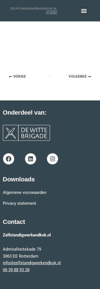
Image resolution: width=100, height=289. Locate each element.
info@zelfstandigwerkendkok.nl (32, 262)
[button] (84, 10)
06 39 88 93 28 (16, 269)
